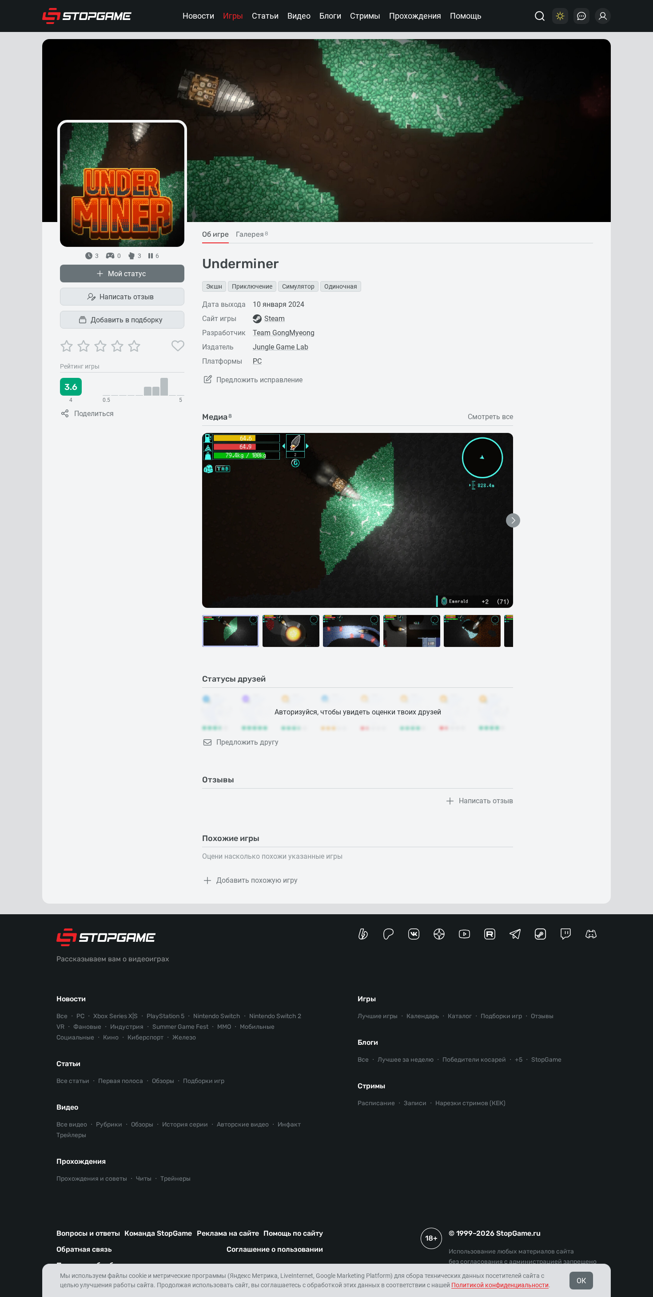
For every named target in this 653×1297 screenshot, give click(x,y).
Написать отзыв (127, 297)
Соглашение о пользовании (275, 1249)
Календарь (422, 1016)
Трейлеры (71, 1135)
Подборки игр (203, 1081)
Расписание (376, 1103)
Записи (415, 1103)
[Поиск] (540, 16)
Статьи (265, 15)
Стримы (365, 15)
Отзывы (542, 1016)
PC (257, 361)
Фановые (87, 1027)
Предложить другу (247, 742)
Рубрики (109, 1124)
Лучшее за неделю (406, 1059)
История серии (185, 1124)
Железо (184, 1037)
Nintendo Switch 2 (275, 1016)
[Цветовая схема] (560, 16)
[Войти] (603, 16)
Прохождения (415, 15)
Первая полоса (120, 1081)
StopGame (546, 1059)
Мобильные (257, 1027)
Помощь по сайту (293, 1233)
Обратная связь (83, 1249)
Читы (143, 1178)
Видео (299, 15)
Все (62, 1016)
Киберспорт (145, 1037)
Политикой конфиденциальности (500, 1285)
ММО (224, 1027)
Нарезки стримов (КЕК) (470, 1103)
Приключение (252, 286)
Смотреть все (490, 416)
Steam (274, 318)
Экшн (214, 286)
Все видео (71, 1124)
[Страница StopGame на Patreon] (388, 934)
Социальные (75, 1037)
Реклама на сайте (228, 1233)
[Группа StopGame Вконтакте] (413, 934)
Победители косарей (474, 1059)
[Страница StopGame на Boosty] (363, 934)
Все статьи (72, 1081)
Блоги (330, 15)
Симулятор (298, 286)
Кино (111, 1037)
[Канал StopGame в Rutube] (489, 934)
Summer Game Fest (180, 1027)
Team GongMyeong (284, 333)
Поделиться (94, 413)
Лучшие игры (378, 1016)
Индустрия (126, 1027)
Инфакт (289, 1124)
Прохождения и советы (91, 1178)
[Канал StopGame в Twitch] (565, 934)
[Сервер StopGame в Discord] (591, 934)
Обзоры (163, 1081)
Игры (233, 15)
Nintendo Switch (216, 1016)
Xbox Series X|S (115, 1016)
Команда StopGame (158, 1233)
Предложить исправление (259, 380)
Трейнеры (175, 1178)
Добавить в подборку (127, 320)
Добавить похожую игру (257, 880)
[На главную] (87, 16)
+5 (518, 1059)
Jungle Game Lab (280, 347)
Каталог (460, 1016)
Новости (198, 15)
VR (60, 1027)
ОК (581, 1281)
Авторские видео (243, 1124)
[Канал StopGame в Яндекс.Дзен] (439, 934)
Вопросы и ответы (88, 1233)
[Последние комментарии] (581, 16)
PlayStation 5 (165, 1016)
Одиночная (340, 286)
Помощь (466, 15)
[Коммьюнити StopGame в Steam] (540, 934)
